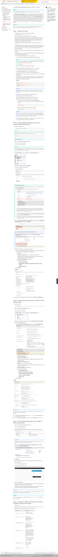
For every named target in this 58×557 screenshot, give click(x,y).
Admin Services (4, 27)
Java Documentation (5, 30)
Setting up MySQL (37, 27)
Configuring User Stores (27, 34)
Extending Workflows (5, 14)
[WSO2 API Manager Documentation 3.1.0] (3, 1)
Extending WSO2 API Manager (6, 10)
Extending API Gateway (5, 13)
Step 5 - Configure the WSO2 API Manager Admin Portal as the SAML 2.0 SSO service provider (51, 20)
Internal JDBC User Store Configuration (30, 109)
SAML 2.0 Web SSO (34, 497)
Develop (12, 3)
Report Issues (57, 281)
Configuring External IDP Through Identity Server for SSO (7, 19)
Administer (22, 3)
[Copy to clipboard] (43, 82)
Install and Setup (17, 3)
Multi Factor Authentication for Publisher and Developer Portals (7, 24)
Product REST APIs (5, 8)
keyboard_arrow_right (46, 7)
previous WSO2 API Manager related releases (27, 63)
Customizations (4, 26)
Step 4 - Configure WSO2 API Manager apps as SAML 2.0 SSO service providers (51, 17)
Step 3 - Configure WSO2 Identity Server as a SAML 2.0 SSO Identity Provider (51, 14)
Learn (9, 3)
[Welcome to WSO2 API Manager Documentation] (2, 3)
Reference (26, 3)
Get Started (5, 3)
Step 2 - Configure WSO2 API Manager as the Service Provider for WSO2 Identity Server (51, 11)
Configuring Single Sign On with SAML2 (7, 17)
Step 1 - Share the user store (51, 8)
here (30, 55)
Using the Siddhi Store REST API (6, 9)
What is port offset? (19, 139)
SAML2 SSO (4, 15)
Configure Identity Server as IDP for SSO (7, 22)
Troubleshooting (31, 3)
